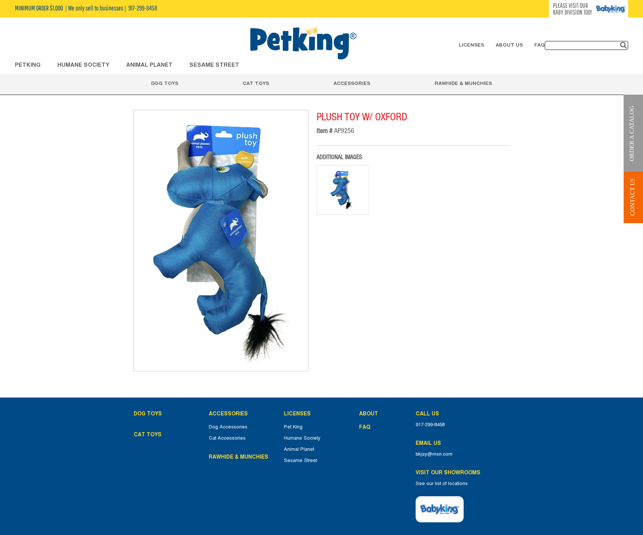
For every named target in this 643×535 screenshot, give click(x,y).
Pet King (293, 427)
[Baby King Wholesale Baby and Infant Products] (303, 43)
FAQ (539, 44)
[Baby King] (440, 509)
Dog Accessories (228, 427)
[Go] (623, 45)
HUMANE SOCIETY (83, 65)
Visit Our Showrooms (449, 472)
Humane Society (302, 438)
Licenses (471, 44)
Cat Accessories (227, 438)
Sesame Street (214, 65)
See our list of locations (442, 484)
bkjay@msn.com (434, 454)
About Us (509, 44)
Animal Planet (299, 449)
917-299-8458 (430, 425)
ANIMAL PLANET (149, 65)
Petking (28, 65)
